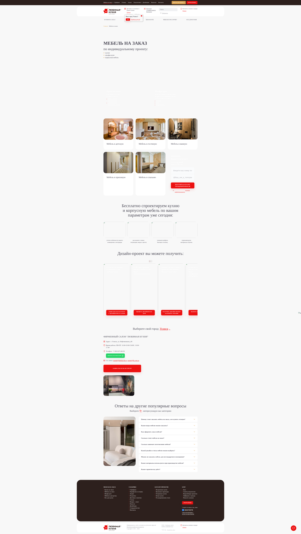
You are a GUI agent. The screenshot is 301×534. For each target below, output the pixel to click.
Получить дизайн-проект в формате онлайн (172, 312)
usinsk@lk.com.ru (133, 360)
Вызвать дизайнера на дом (144, 312)
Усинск (129, 12)
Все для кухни (191, 19)
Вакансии (153, 2)
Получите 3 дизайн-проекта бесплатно (151, 10)
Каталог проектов (161, 487)
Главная (105, 26)
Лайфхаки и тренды (189, 496)
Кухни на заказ (109, 19)
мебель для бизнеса (179, 2)
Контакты (161, 2)
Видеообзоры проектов (190, 494)
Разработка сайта (171, 530)
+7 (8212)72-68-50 (119, 351)
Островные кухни (161, 494)
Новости (132, 504)
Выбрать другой (135, 19)
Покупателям (137, 2)
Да (128, 19)
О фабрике (117, 2)
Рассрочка (133, 496)
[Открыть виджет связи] (293, 528)
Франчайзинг (192, 2)
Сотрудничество (135, 508)
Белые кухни (160, 496)
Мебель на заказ (107, 2)
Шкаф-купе (150, 19)
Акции (130, 2)
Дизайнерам (146, 2)
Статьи (132, 500)
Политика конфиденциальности (135, 527)
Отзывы (124, 2)
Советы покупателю (189, 491)
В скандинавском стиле (163, 498)
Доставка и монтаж (135, 498)
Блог (184, 490)
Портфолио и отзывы (136, 491)
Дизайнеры (133, 506)
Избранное (165, 13)
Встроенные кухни (161, 490)
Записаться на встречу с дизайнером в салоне (116, 312)
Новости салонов (188, 498)
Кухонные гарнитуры (162, 491)
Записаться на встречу (122, 368)
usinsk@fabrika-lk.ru (120, 360)
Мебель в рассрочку (170, 19)
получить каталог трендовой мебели (182, 185)
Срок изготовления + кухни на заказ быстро (188, 513)
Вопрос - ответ (134, 502)
